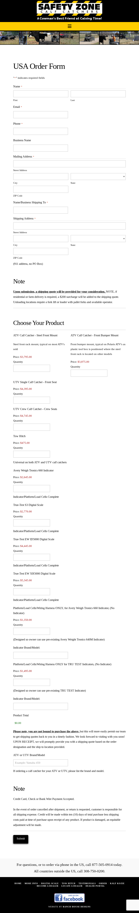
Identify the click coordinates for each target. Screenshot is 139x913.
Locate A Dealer (72, 886)
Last (73, 100)
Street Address (20, 170)
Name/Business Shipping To (30, 202)
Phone (18, 123)
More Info (31, 883)
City (15, 183)
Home (18, 883)
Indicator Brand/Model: (26, 647)
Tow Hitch (68, 883)
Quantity (18, 361)
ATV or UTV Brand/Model (29, 755)
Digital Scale (50, 883)
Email (17, 106)
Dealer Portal (95, 886)
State (73, 183)
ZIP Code (17, 196)
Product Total (21, 715)
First (15, 100)
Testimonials (87, 883)
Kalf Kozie (117, 883)
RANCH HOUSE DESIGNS (76, 907)
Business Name (22, 140)
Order (103, 883)
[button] (69, 26)
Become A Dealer (47, 886)
